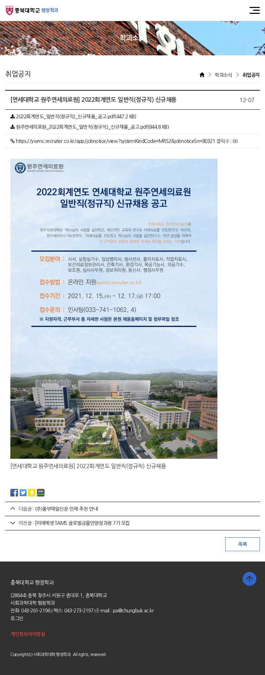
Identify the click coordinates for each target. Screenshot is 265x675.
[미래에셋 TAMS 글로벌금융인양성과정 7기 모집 (82, 523)
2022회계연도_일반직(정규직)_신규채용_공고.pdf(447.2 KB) (75, 116)
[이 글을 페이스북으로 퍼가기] (14, 492)
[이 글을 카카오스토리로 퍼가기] (32, 492)
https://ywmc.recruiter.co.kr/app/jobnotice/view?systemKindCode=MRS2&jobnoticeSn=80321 (115, 141)
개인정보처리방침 (27, 634)
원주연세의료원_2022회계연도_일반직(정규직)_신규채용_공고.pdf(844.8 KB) (92, 127)
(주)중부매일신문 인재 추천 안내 (66, 509)
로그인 (16, 618)
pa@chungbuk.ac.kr (133, 610)
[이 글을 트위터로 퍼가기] (23, 492)
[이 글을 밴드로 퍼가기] (41, 492)
